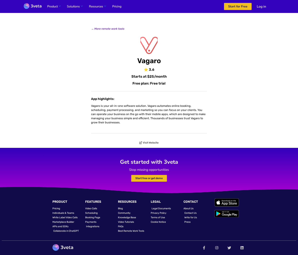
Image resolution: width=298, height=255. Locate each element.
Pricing (116, 6)
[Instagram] (216, 247)
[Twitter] (229, 247)
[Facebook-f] (204, 247)
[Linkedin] (241, 247)
